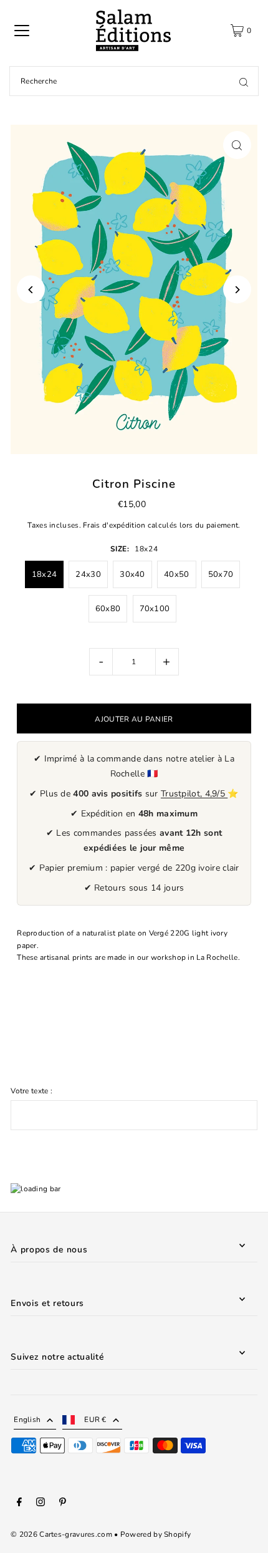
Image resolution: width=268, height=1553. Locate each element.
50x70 (221, 574)
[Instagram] (40, 1503)
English (27, 1420)
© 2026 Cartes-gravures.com (61, 1534)
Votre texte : (31, 1091)
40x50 (176, 574)
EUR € (95, 1420)
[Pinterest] (62, 1503)
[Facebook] (19, 1503)
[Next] (237, 290)
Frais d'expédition (114, 525)
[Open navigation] (21, 30)
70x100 (155, 608)
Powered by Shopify (155, 1534)
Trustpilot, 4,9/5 (194, 794)
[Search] (244, 81)
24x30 (88, 574)
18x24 (44, 574)
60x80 (108, 608)
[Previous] (31, 290)
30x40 (132, 574)
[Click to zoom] (237, 145)
